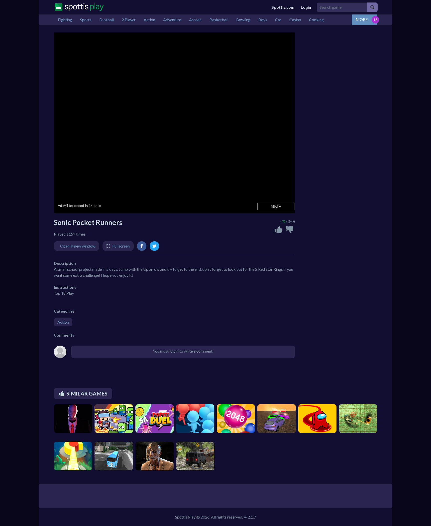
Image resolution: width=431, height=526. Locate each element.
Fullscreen (121, 246)
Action (63, 322)
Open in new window (77, 246)
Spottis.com (283, 7)
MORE (362, 19)
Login (306, 7)
